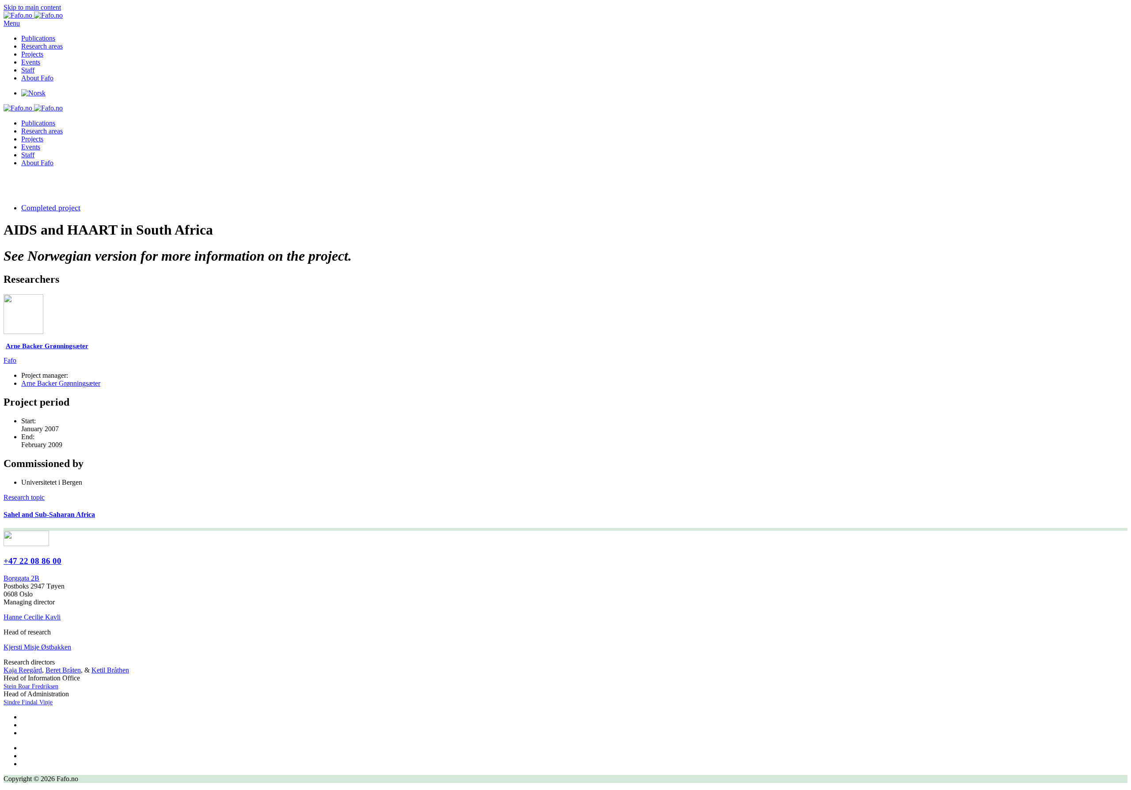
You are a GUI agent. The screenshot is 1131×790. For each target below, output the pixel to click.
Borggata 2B (21, 578)
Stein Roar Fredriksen (31, 686)
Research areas (42, 46)
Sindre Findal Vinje (28, 702)
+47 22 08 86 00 (32, 561)
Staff (27, 70)
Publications (38, 38)
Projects (32, 54)
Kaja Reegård (23, 670)
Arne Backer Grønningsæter (60, 383)
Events (30, 62)
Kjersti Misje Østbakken (37, 647)
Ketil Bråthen (110, 670)
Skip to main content (32, 7)
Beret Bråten (63, 670)
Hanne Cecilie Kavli (32, 617)
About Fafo (37, 78)
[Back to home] (33, 15)
